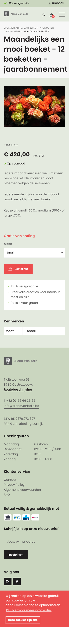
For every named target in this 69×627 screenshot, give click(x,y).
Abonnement (12, 31)
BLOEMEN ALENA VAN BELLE (20, 28)
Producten (46, 28)
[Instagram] (8, 581)
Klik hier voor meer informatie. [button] (29, 610)
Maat (8, 244)
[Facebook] (17, 581)
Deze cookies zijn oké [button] (23, 620)
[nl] (16, 14)
